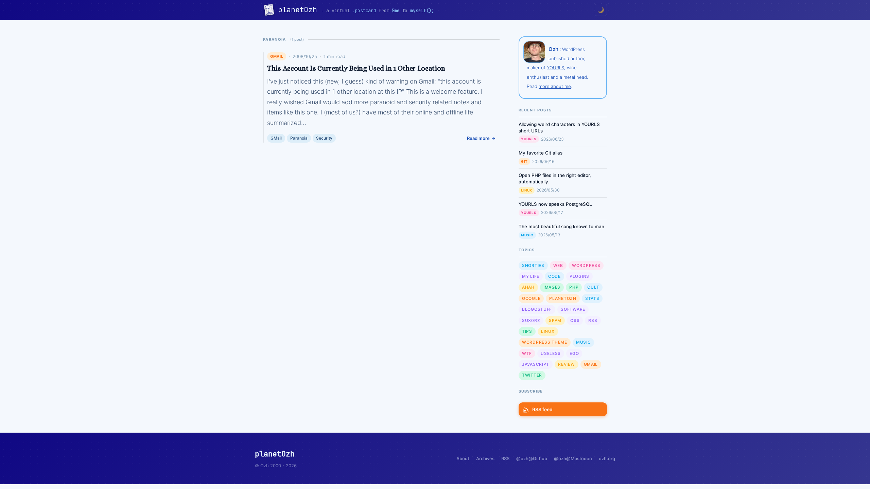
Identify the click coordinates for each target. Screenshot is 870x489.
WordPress (586, 265)
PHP (573, 287)
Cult (593, 287)
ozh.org (607, 458)
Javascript (535, 364)
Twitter (532, 375)
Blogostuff (537, 309)
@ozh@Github (531, 458)
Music (527, 235)
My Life (530, 276)
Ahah (528, 287)
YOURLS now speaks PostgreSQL (555, 204)
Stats (592, 298)
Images (551, 287)
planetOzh (299, 10)
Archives (485, 458)
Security (324, 138)
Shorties (533, 265)
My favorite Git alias (540, 153)
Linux (526, 190)
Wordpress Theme (544, 342)
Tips (527, 331)
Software (573, 309)
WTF (527, 353)
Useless (551, 353)
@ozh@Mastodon (573, 458)
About (462, 458)
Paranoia (299, 138)
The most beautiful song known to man (561, 226)
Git (524, 161)
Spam (555, 320)
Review (566, 364)
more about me (555, 86)
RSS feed (542, 409)
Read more (478, 138)
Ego (574, 353)
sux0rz (531, 320)
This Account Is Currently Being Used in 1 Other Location (356, 68)
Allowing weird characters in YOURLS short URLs (559, 127)
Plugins (579, 276)
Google (531, 298)
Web (558, 265)
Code (554, 276)
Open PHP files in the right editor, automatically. (555, 178)
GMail (276, 56)
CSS (574, 320)
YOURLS (555, 67)
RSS (592, 320)
